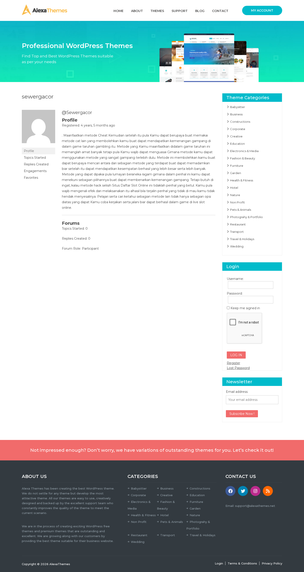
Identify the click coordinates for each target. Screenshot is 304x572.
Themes (157, 11)
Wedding (236, 246)
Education (237, 143)
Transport (237, 231)
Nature (235, 195)
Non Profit (237, 202)
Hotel (234, 187)
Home (118, 11)
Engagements (35, 171)
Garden (235, 173)
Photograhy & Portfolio (246, 217)
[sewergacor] (38, 128)
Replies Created (36, 164)
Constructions (240, 121)
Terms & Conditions (242, 563)
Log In (236, 355)
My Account (262, 10)
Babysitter (237, 107)
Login (219, 563)
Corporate (237, 129)
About (137, 11)
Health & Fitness (241, 180)
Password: (234, 293)
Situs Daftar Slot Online (130, 185)
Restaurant (238, 224)
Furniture (236, 165)
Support (180, 11)
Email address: (237, 392)
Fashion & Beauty (242, 158)
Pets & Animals (240, 209)
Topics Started (35, 158)
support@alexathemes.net (255, 506)
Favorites (31, 178)
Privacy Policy (272, 563)
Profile (29, 151)
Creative (236, 136)
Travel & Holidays (242, 239)
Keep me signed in (245, 308)
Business (236, 114)
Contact (220, 11)
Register (233, 363)
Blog (200, 11)
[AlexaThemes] (44, 10)
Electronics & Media (244, 151)
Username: (234, 279)
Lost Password (238, 368)
